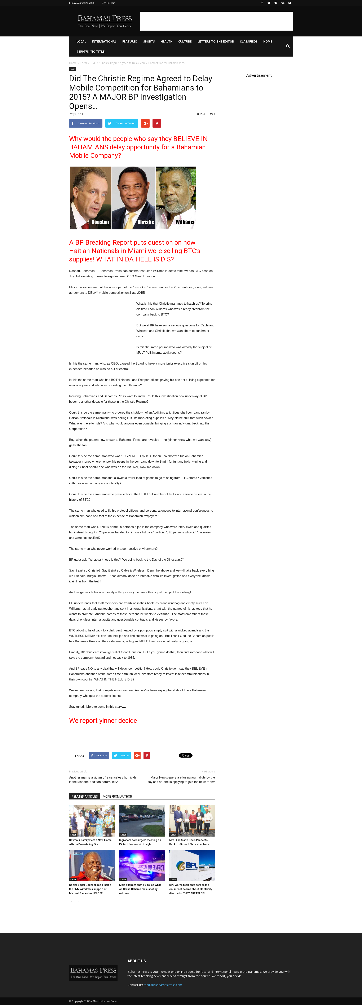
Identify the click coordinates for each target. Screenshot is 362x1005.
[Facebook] (262, 3)
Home (267, 41)
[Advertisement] (216, 21)
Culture (185, 41)
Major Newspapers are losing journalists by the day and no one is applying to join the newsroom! (181, 780)
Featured (129, 41)
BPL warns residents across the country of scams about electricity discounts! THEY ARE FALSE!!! (190, 889)
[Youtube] (290, 3)
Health (166, 41)
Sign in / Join (108, 2)
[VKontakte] (283, 3)
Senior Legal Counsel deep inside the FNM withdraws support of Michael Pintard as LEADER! (90, 889)
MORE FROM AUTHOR (117, 796)
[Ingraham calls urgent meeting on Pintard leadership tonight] (142, 821)
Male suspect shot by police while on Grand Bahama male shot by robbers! (140, 889)
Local (81, 41)
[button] (288, 46)
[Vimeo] (276, 3)
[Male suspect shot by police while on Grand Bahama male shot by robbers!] (142, 865)
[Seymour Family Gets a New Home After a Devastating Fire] (92, 821)
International (104, 41)
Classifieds (248, 41)
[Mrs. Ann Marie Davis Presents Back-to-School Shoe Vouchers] (192, 821)
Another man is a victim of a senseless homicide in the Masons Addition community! (103, 780)
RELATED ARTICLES (85, 796)
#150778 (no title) (91, 51)
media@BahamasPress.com (163, 985)
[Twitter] (269, 3)
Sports (149, 41)
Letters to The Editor (216, 41)
